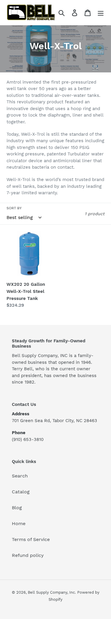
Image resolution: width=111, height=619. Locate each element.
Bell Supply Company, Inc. (52, 592)
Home (18, 523)
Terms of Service (31, 539)
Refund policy (28, 555)
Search (20, 476)
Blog (17, 507)
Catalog (21, 491)
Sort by (14, 208)
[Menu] (100, 12)
